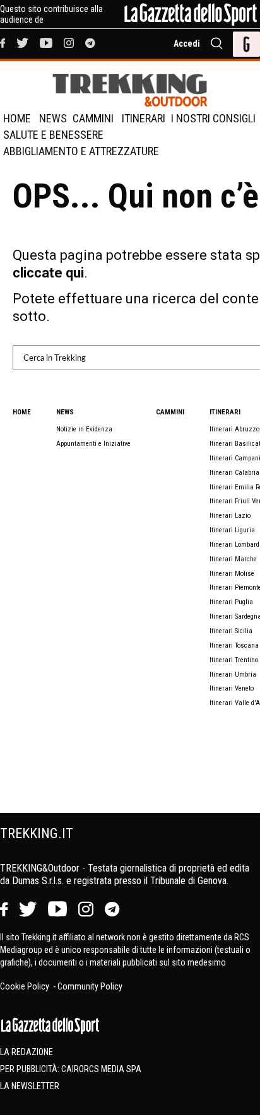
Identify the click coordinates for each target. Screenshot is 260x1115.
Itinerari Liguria (232, 530)
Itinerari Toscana (234, 645)
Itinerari (143, 118)
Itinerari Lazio (230, 515)
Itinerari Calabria (234, 473)
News (53, 118)
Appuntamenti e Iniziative (93, 444)
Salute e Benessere (53, 134)
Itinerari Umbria (233, 674)
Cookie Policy (25, 986)
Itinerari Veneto (232, 688)
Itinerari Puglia (231, 602)
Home (17, 118)
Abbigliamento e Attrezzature (81, 151)
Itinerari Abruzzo (234, 429)
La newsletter (29, 1086)
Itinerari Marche (233, 559)
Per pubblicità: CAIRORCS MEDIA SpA (70, 1069)
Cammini (93, 118)
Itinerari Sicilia (231, 631)
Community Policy (89, 986)
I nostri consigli (213, 118)
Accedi (187, 43)
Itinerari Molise (232, 573)
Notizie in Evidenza (84, 429)
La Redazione (26, 1052)
